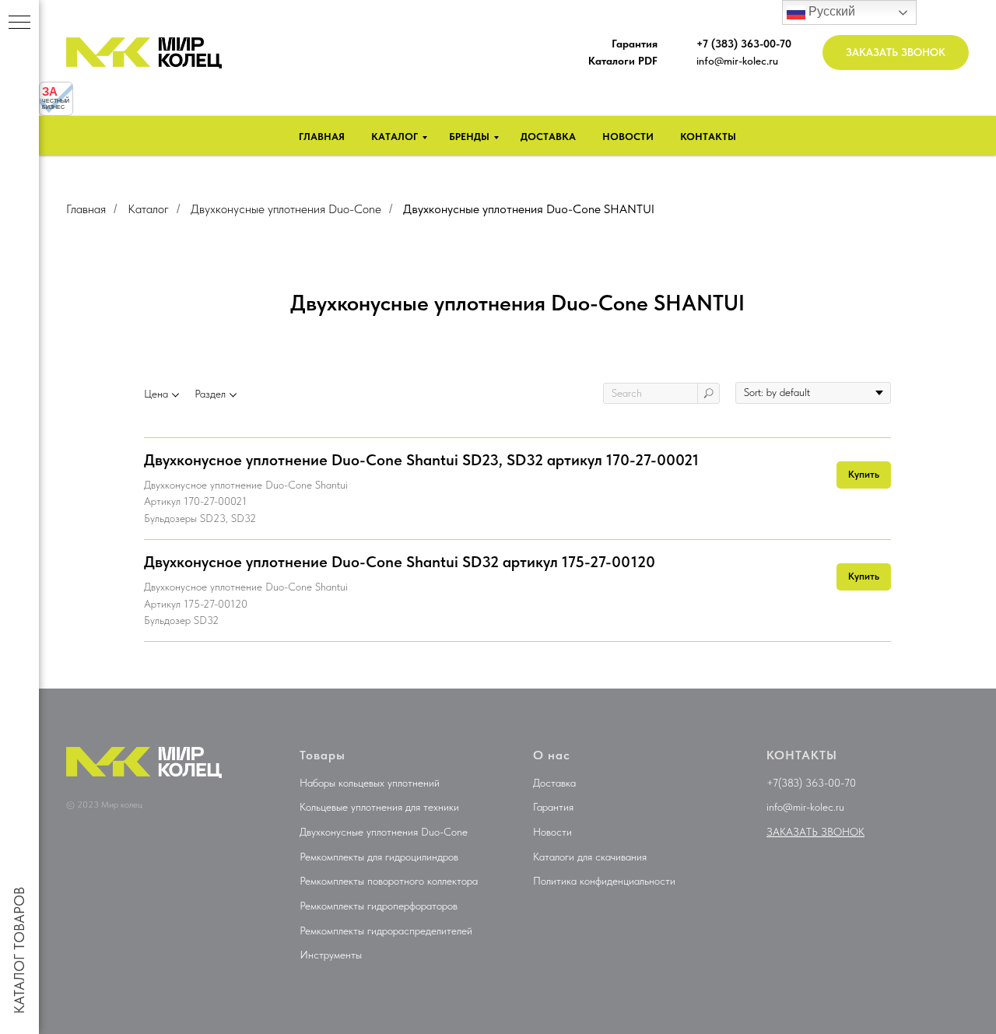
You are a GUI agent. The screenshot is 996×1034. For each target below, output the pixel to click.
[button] (895, 52)
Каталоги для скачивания (590, 856)
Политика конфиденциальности (604, 881)
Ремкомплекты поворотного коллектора (389, 881)
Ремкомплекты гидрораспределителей (386, 930)
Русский (830, 11)
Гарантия (553, 807)
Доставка (548, 136)
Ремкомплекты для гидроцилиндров (379, 856)
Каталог (394, 136)
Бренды (469, 136)
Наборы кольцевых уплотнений (370, 782)
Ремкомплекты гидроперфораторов (379, 905)
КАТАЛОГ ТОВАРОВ (19, 950)
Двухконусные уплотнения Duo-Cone (286, 209)
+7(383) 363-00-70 (811, 782)
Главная (322, 136)
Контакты (708, 136)
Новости (628, 136)
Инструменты (331, 954)
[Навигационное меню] (19, 23)
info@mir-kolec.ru (737, 60)
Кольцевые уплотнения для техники (379, 807)
